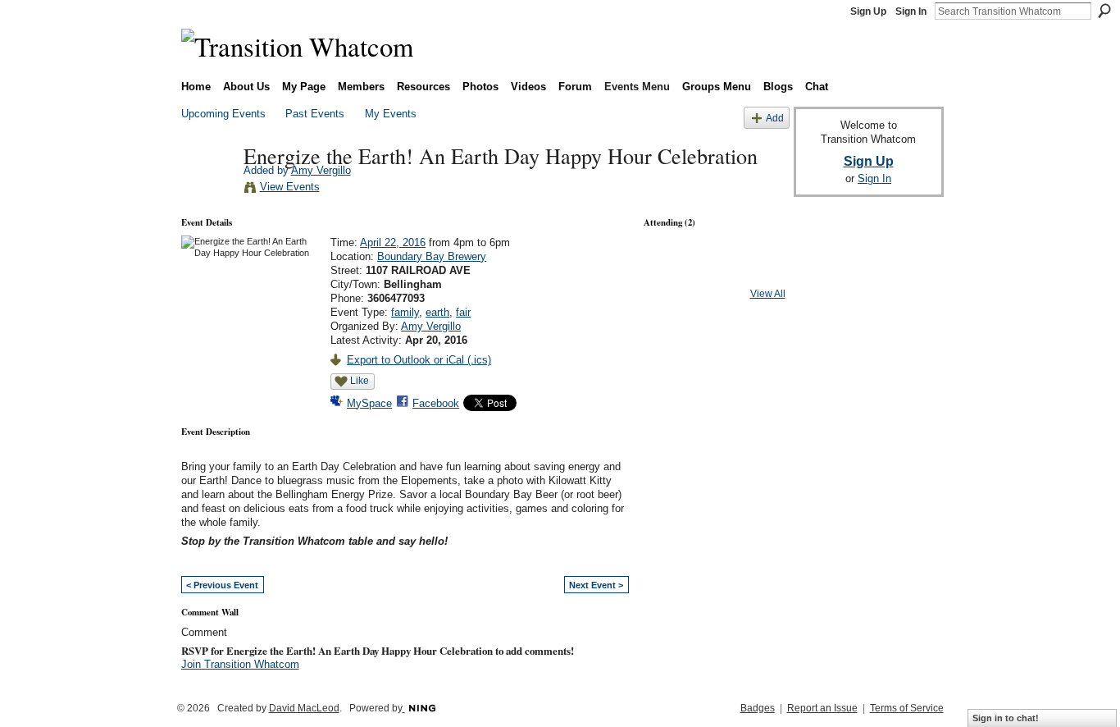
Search (1104, 10)
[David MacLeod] (714, 272)
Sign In (911, 11)
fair (463, 312)
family (405, 312)
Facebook (435, 403)
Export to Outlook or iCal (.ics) (419, 360)
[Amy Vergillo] (207, 189)
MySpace (369, 403)
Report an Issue (822, 708)
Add (775, 117)
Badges (757, 708)
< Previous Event (222, 585)
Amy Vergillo (321, 170)
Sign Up (868, 11)
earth (437, 312)
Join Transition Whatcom (240, 664)
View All (767, 293)
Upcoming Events (223, 113)
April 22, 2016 (393, 242)
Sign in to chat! (1005, 718)
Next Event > (596, 585)
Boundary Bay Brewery (431, 256)
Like (359, 380)
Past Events (314, 113)
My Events (391, 113)
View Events (290, 187)
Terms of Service (907, 708)
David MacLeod (304, 708)
